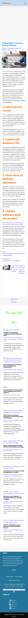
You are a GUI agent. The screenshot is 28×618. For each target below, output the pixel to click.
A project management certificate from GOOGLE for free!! (12, 334)
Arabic (4, 337)
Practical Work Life (7, 476)
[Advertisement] (14, 21)
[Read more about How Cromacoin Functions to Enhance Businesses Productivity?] (13, 360)
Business (4, 48)
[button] (4, 280)
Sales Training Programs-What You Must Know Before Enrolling (13, 446)
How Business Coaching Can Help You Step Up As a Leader (13, 471)
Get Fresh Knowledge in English (15, 420)
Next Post (14, 302)
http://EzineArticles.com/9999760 (10, 261)
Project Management (12, 339)
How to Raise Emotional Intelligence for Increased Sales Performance (13, 416)
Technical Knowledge (13, 48)
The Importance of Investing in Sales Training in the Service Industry (13, 391)
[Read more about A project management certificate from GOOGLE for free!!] (11, 329)
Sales (9, 395)
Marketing (10, 369)
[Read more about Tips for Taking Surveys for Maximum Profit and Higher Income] (13, 521)
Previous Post (14, 299)
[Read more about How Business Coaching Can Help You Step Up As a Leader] (13, 467)
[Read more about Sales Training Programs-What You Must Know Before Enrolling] (13, 442)
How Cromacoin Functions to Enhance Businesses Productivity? (12, 366)
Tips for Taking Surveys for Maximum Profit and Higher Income (12, 526)
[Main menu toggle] (24, 3)
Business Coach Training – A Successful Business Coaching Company (12, 497)
